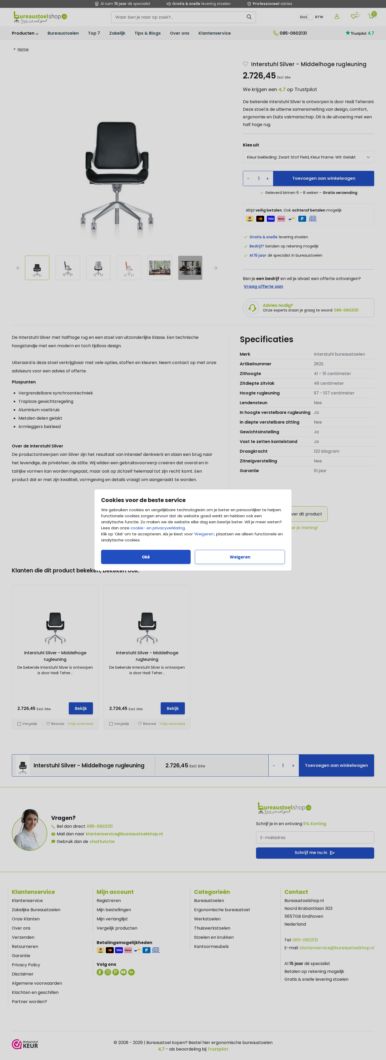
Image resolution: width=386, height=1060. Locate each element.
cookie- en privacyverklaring (158, 528)
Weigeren (204, 534)
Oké (146, 557)
